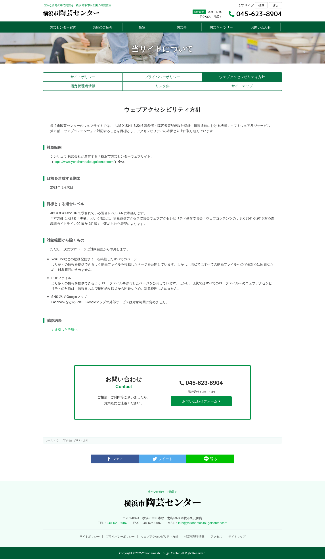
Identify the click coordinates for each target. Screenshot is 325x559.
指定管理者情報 (83, 85)
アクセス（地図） (210, 16)
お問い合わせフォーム (200, 401)
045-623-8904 (203, 383)
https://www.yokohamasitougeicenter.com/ (84, 161)
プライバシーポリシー (162, 76)
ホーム (49, 440)
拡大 (275, 5)
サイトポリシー (83, 76)
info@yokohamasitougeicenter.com (202, 522)
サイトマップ (242, 85)
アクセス (216, 536)
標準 (261, 5)
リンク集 (162, 85)
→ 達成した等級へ (64, 329)
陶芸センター (71, 12)
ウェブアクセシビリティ (242, 76)
